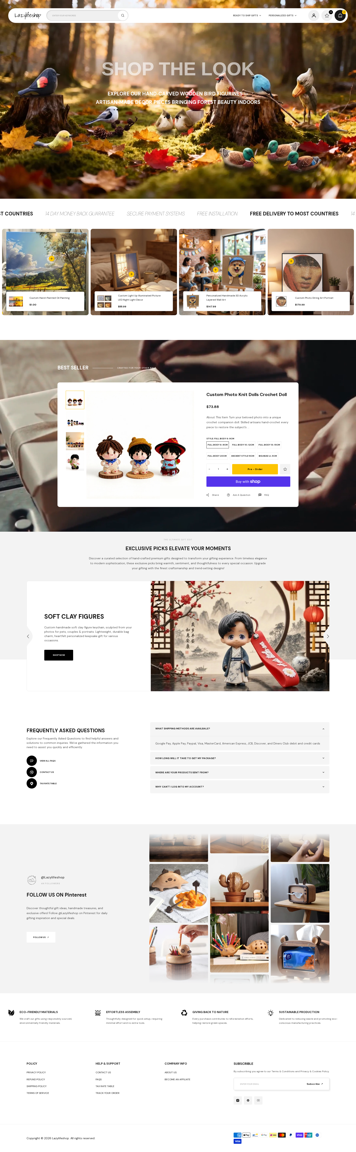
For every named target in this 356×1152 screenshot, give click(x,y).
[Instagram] (238, 1100)
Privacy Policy (36, 1072)
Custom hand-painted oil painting (49, 298)
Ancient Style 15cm (242, 456)
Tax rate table (105, 1086)
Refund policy (36, 1079)
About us (171, 1072)
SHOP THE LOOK (178, 69)
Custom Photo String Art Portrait (314, 298)
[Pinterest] (248, 1100)
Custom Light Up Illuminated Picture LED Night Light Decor (139, 297)
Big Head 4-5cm (268, 456)
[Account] (313, 15)
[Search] (123, 15)
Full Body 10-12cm (243, 444)
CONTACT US (47, 772)
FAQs (99, 1079)
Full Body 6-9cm (218, 444)
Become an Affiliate (177, 1079)
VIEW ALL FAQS (48, 760)
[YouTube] (258, 1100)
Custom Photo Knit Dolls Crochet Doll (246, 394)
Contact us (103, 1072)
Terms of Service (38, 1093)
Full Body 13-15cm (269, 444)
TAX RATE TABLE (48, 783)
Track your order (107, 1093)
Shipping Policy (37, 1086)
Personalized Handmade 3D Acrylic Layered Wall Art (227, 297)
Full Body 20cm (217, 456)
